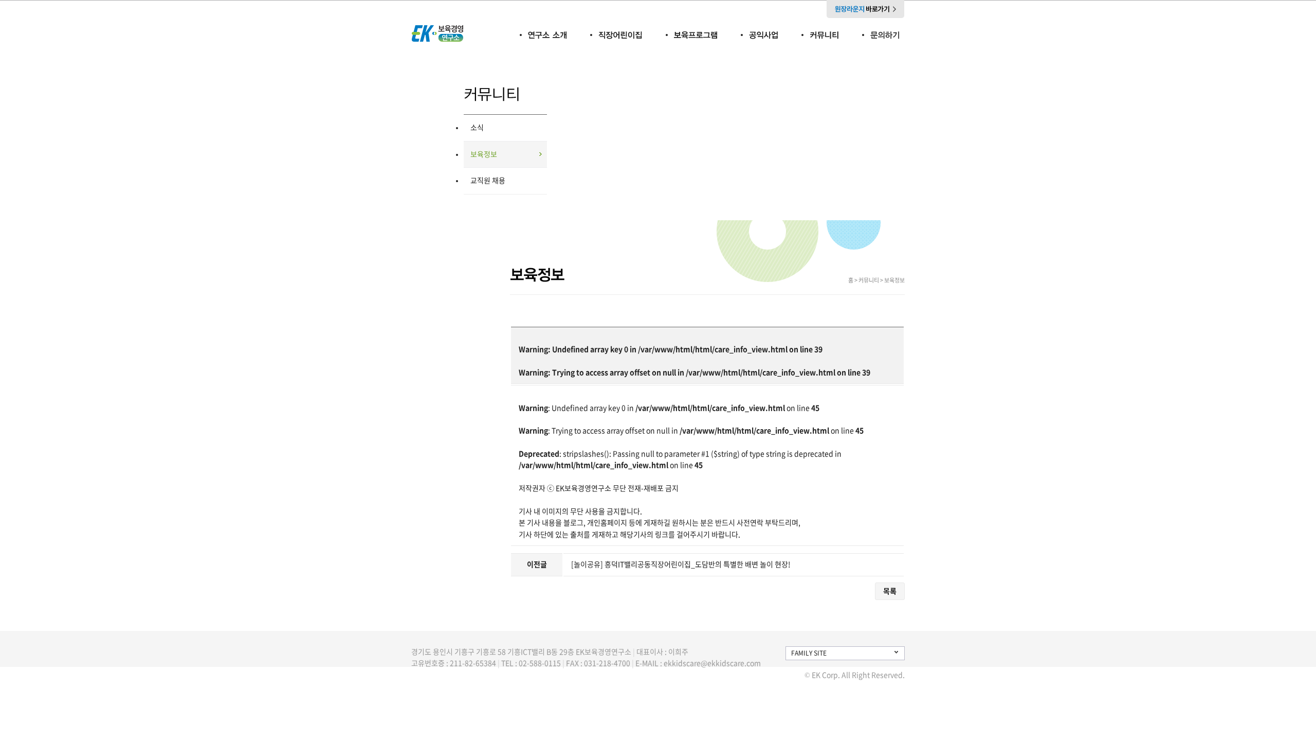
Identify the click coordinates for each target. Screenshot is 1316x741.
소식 (477, 127)
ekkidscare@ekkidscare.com (712, 663)
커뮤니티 (868, 280)
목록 (890, 591)
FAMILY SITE (809, 653)
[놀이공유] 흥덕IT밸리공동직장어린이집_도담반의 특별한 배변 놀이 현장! (681, 564)
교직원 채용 (487, 180)
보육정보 (483, 154)
